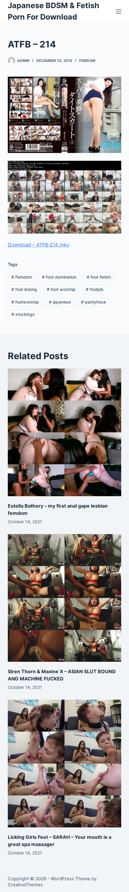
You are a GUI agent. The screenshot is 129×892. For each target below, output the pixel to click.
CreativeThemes (25, 884)
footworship (25, 301)
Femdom (87, 60)
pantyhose (93, 301)
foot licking (24, 289)
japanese (60, 301)
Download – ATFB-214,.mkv (39, 245)
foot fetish (99, 277)
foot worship (61, 289)
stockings (23, 314)
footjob (95, 289)
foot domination (59, 277)
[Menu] (118, 11)
